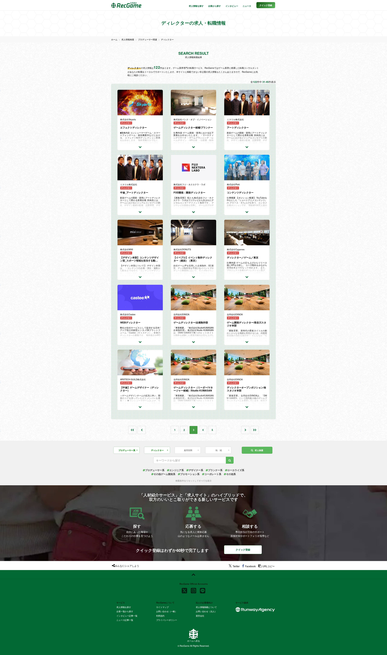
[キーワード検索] (230, 460)
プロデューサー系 (154, 470)
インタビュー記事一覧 (126, 615)
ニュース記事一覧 (124, 619)
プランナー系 (215, 470)
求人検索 (259, 450)
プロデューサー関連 (147, 39)
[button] (265, 5)
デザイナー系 (196, 470)
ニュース (247, 5)
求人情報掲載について (206, 607)
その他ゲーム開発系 (164, 474)
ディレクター (167, 39)
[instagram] (193, 589)
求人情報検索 (127, 39)
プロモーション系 (190, 474)
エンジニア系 (176, 470)
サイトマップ (162, 607)
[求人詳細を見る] (140, 146)
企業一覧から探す (124, 611)
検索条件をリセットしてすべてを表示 (193, 480)
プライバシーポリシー (166, 619)
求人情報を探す (196, 5)
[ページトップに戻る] (193, 574)
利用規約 (160, 615)
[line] (202, 589)
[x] (184, 589)
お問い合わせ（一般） (166, 611)
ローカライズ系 (235, 470)
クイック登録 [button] (243, 549)
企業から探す (214, 5)
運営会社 (200, 615)
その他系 (231, 474)
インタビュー (231, 5)
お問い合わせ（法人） (206, 611)
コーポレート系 (212, 474)
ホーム (114, 39)
